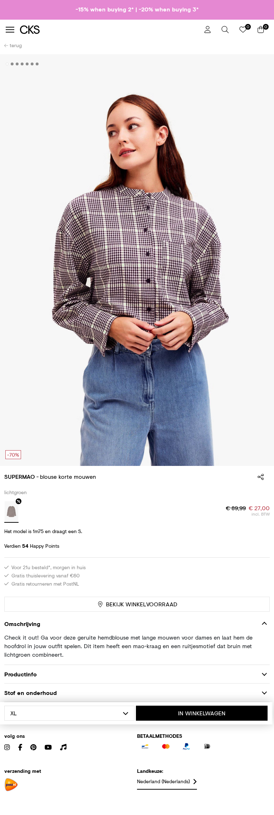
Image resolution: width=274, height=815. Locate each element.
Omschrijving (22, 624)
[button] (225, 30)
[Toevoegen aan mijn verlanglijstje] (259, 64)
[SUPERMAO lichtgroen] (11, 512)
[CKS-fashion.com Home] (109, 29)
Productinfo (20, 674)
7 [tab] (37, 64)
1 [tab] (7, 64)
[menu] (10, 30)
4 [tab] (22, 64)
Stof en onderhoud (30, 693)
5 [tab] (27, 64)
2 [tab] (12, 64)
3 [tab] (17, 64)
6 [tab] (32, 64)
